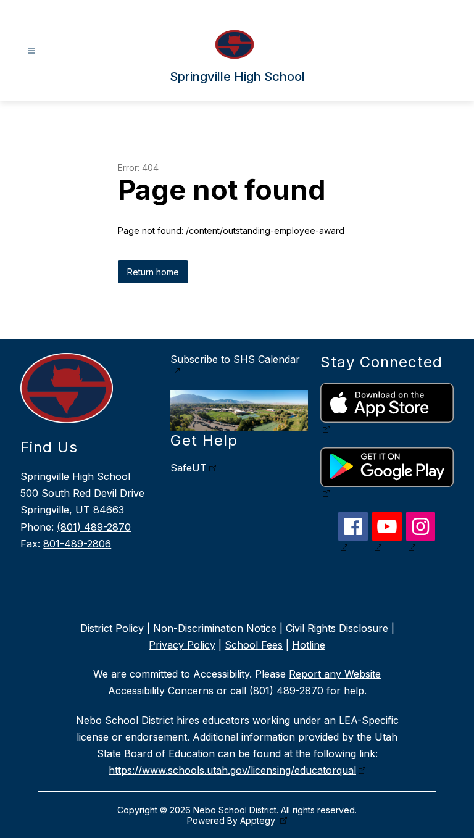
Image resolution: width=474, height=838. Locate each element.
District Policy (112, 628)
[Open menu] (32, 51)
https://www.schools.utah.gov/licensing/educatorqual (232, 770)
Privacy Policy (182, 645)
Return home (153, 272)
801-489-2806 (77, 543)
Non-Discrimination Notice (214, 628)
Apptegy (259, 820)
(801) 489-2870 (94, 527)
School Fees (254, 645)
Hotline (308, 645)
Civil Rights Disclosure (337, 628)
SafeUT (188, 468)
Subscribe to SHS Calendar (235, 359)
